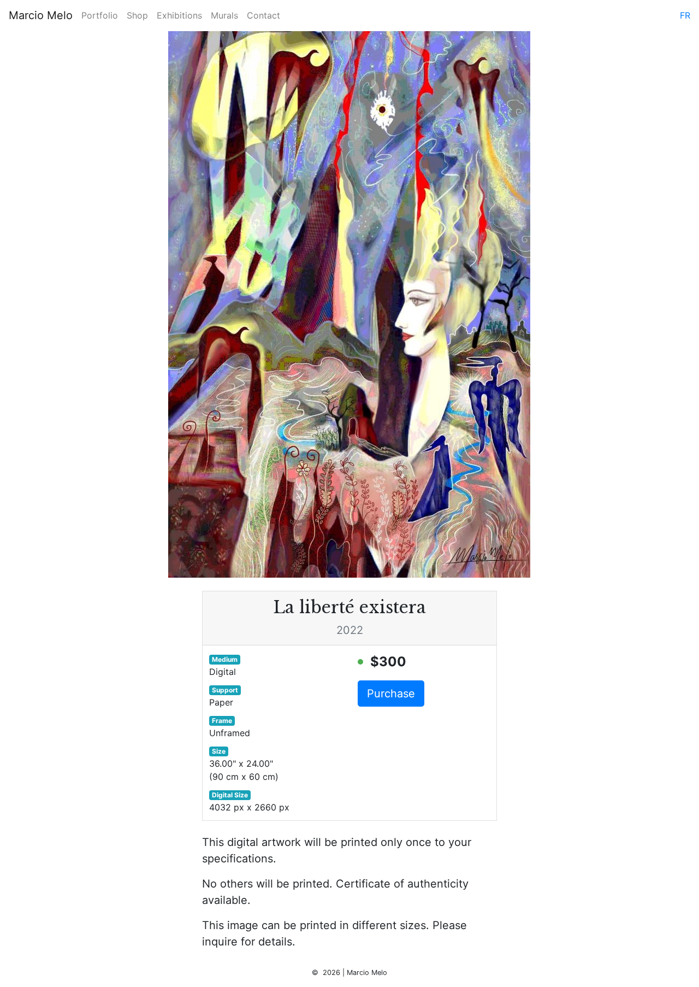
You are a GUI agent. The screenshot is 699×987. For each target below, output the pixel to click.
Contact (263, 15)
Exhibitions (179, 15)
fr (685, 15)
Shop (137, 15)
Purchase (391, 693)
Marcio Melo (41, 15)
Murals (224, 15)
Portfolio (99, 15)
